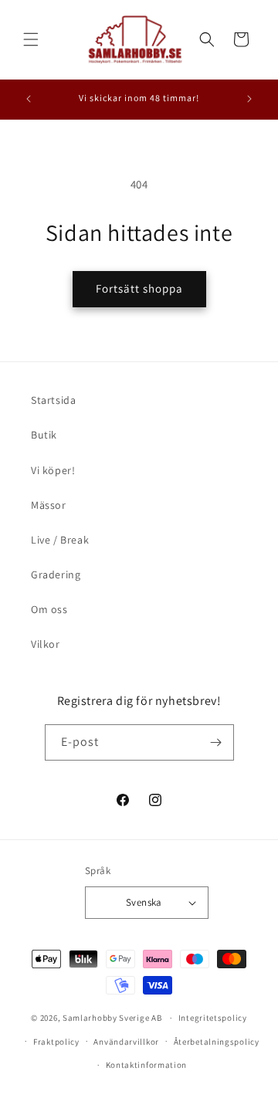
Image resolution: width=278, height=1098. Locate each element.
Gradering (55, 574)
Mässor (48, 505)
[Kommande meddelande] (249, 99)
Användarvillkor (126, 1041)
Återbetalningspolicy (216, 1041)
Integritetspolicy (212, 1017)
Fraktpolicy (56, 1041)
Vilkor (45, 644)
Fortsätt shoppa (139, 288)
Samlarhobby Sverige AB (112, 1017)
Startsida (53, 400)
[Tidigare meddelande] (29, 99)
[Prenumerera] (216, 742)
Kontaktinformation (147, 1064)
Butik (44, 435)
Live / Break (60, 540)
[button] (31, 39)
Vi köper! (53, 470)
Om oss (49, 609)
